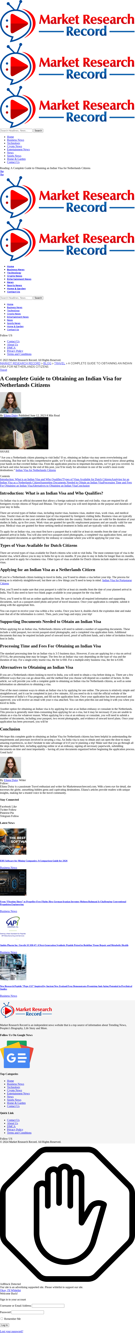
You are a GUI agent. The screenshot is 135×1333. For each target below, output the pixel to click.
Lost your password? (11, 1331)
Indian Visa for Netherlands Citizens (36, 470)
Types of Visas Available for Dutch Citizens (87, 479)
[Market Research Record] (67, 84)
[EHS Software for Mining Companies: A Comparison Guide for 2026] (13, 853)
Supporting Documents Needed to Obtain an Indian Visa (71, 482)
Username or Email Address (15, 1305)
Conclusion (83, 485)
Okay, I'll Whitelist (10, 1290)
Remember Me (12, 1318)
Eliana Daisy (11, 415)
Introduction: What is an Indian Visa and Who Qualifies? (31, 479)
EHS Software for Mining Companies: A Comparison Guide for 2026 (34, 860)
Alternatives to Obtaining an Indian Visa (54, 485)
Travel (3, 369)
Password (5, 1312)
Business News (8, 867)
